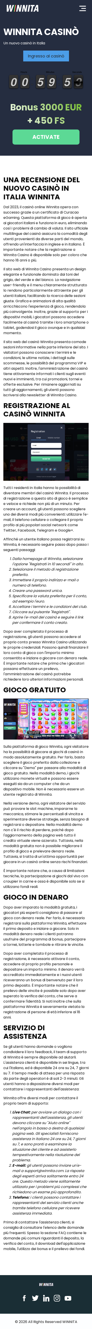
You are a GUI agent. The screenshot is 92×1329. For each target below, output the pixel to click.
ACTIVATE (46, 137)
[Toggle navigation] (82, 8)
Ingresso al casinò (46, 56)
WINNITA (69, 1321)
